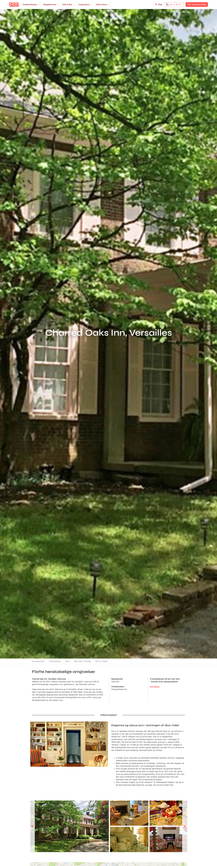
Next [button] (184, 826)
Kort (68, 661)
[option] (69, 826)
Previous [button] (32, 826)
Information (55, 661)
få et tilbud (154, 687)
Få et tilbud (102, 661)
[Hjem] (14, 4)
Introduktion (38, 661)
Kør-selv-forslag (82, 661)
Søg (160, 4)
